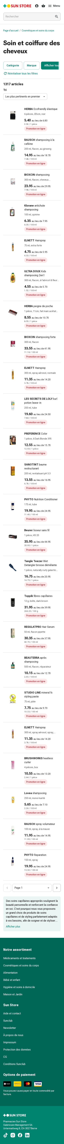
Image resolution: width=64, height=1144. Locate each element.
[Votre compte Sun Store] (36, 6)
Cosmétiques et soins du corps (38, 30)
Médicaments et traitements (19, 958)
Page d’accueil (10, 30)
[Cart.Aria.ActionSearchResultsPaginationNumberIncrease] (57, 888)
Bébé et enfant (11, 980)
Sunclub (7, 1020)
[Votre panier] (43, 6)
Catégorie (13, 65)
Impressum (9, 1042)
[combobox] (27, 17)
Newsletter (9, 1027)
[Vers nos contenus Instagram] (13, 1135)
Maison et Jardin (12, 994)
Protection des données (17, 1049)
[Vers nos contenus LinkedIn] (27, 1135)
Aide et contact (12, 1013)
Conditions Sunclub (14, 1064)
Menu (56, 5)
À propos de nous (13, 1035)
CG (5, 1056)
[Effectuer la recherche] (57, 17)
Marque (31, 65)
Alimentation (10, 972)
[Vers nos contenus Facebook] (20, 1135)
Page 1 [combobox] (18, 887)
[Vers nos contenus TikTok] (5, 1135)
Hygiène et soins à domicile (19, 987)
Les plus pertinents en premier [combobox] (22, 96)
